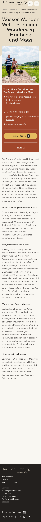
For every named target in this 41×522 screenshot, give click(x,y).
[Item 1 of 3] (20, 64)
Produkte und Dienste (10, 499)
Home (4, 10)
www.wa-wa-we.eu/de (16, 124)
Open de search (30, 3)
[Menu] (36, 3)
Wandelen (13, 10)
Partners (5, 502)
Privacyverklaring (9, 496)
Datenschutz (7, 493)
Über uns (5, 488)
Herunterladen (19, 136)
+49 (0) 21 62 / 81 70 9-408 (17, 112)
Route (19, 148)
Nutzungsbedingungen (11, 491)
